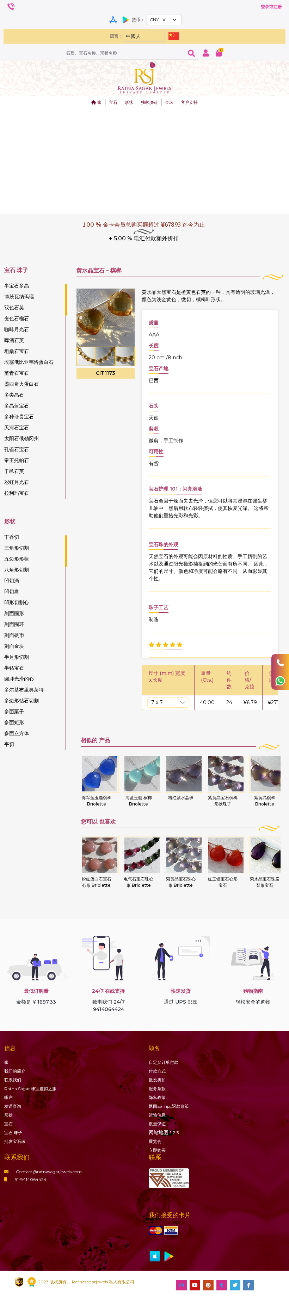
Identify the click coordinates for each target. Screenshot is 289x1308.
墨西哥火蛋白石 (21, 384)
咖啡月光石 (16, 329)
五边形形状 (16, 559)
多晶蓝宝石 (16, 406)
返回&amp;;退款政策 (169, 1106)
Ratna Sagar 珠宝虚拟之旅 (30, 1088)
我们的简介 (14, 1071)
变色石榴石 (16, 318)
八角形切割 (16, 570)
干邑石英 (14, 471)
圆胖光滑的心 (19, 679)
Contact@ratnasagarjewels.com (49, 1171)
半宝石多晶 (16, 286)
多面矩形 (14, 722)
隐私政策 (157, 1097)
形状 (129, 102)
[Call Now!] (280, 663)
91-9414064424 (31, 1179)
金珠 (169, 102)
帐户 (8, 1097)
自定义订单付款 (163, 1062)
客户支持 (189, 102)
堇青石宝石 (16, 373)
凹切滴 (11, 580)
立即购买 (157, 1150)
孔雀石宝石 (16, 449)
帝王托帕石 (16, 460)
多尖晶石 (14, 395)
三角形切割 (16, 548)
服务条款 (157, 1088)
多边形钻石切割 (21, 700)
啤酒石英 (14, 340)
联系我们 (12, 1079)
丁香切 (11, 537)
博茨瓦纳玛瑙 (19, 296)
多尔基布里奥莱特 (24, 690)
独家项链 (149, 102)
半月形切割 (16, 657)
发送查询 (12, 1106)
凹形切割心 (16, 602)
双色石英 (14, 307)
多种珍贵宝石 (19, 416)
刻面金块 (14, 646)
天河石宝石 (16, 427)
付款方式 (157, 1071)
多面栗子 (14, 711)
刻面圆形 (14, 613)
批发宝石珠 (14, 1141)
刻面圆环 (14, 624)
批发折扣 (157, 1079)
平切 (9, 744)
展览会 (155, 1141)
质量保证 (157, 1123)
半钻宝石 (14, 668)
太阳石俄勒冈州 (21, 438)
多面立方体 (16, 733)
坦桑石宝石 (16, 351)
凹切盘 (11, 591)
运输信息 (157, 1115)
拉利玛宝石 (16, 493)
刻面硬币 (14, 635)
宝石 (113, 102)
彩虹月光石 (16, 482)
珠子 (13, 1132)
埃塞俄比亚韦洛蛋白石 (29, 362)
